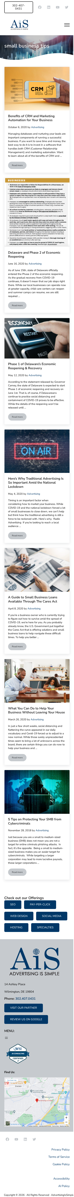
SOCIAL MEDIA (51, 916)
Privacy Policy (60, 1150)
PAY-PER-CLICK (40, 904)
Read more (19, 166)
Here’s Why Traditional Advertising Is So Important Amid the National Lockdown (36, 483)
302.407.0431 (25, 998)
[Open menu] (6, 1038)
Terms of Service (59, 1157)
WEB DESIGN (19, 916)
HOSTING (16, 927)
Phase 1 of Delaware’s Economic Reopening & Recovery (32, 366)
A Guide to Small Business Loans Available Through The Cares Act (32, 599)
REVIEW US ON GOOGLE (26, 1019)
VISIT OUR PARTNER (23, 1008)
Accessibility (61, 1179)
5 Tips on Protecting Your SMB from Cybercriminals (34, 821)
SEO (12, 904)
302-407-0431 (18, 7)
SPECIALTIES (45, 927)
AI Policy (64, 1186)
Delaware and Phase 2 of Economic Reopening (34, 255)
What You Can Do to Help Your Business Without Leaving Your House (36, 710)
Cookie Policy (61, 1164)
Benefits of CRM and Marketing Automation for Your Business (31, 118)
